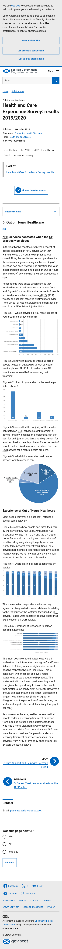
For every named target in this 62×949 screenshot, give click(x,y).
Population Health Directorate (29, 133)
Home (5, 91)
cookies (15, 5)
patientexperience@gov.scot (25, 810)
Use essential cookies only (31, 50)
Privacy (51, 907)
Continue (9, 862)
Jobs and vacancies (33, 907)
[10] (4, 228)
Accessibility (9, 900)
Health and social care (20, 137)
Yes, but (13, 851)
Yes (11, 836)
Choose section (13, 211)
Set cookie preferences (31, 58)
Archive (22, 900)
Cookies (47, 900)
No (10, 844)
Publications (18, 91)
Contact (34, 900)
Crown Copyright (11, 907)
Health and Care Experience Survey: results (30, 172)
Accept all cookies (31, 40)
